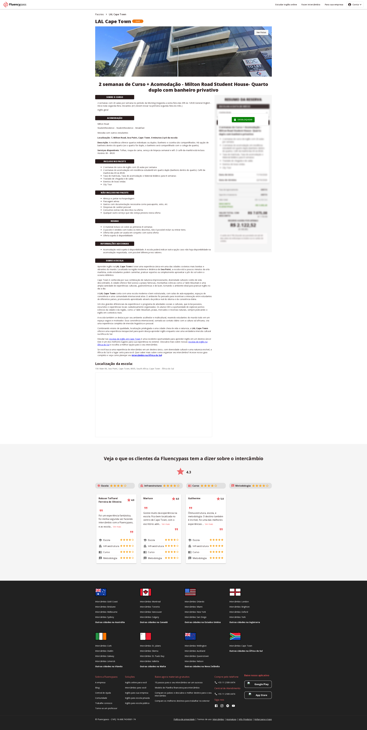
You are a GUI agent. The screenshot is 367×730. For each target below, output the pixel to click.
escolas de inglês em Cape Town (124, 339)
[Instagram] (222, 706)
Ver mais (117, 526)
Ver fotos (261, 32)
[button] (137, 21)
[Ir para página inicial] (16, 4)
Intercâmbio (218, 719)
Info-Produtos (245, 719)
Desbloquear (245, 119)
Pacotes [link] (99, 14)
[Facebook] (216, 706)
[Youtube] (233, 706)
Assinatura (231, 719)
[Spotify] (228, 706)
